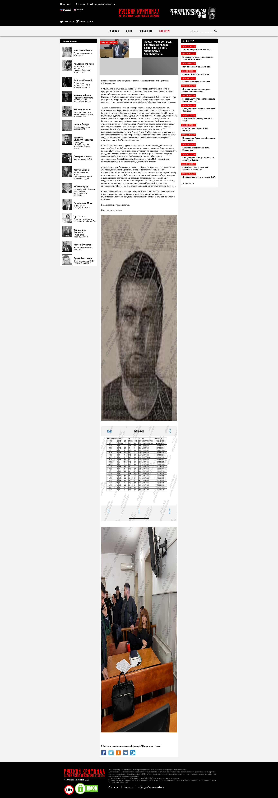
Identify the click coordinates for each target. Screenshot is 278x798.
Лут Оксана (79, 216)
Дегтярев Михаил (83, 156)
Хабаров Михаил (82, 109)
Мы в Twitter (68, 21)
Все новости (188, 183)
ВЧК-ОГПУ (164, 31)
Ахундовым (170, 102)
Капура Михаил (81, 170)
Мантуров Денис (82, 95)
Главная (113, 31)
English (80, 9)
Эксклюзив (145, 31)
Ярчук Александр (83, 258)
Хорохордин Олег (83, 203)
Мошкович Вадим (83, 50)
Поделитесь (148, 746)
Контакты (80, 4)
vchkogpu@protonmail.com (103, 4)
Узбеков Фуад (81, 186)
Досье (129, 31)
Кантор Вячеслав (83, 245)
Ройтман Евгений (83, 80)
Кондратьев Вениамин (80, 231)
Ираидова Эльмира (84, 64)
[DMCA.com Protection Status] (86, 794)
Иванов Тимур (81, 124)
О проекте (65, 4)
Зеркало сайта (86, 21)
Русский (67, 9)
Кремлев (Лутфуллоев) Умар (83, 139)
